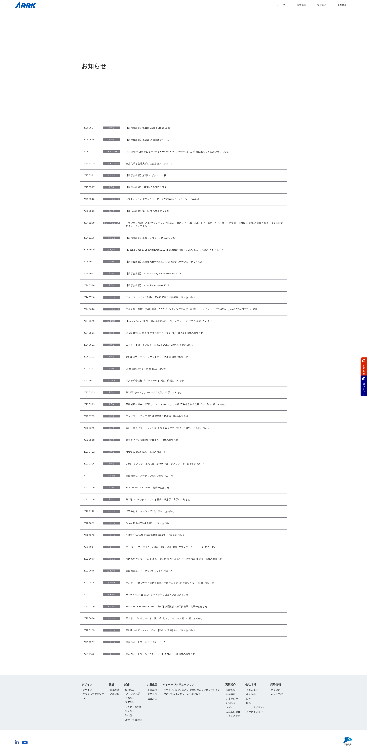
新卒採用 (275, 690)
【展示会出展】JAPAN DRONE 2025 (146, 187)
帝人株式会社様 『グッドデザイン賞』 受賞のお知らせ (155, 380)
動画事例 (231, 694)
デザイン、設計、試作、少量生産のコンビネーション (191, 690)
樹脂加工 (130, 690)
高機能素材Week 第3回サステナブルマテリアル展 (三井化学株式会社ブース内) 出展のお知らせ (176, 404)
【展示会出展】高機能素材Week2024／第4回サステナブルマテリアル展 (164, 261)
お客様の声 (232, 698)
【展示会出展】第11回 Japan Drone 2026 (148, 128)
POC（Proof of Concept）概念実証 (182, 694)
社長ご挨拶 (252, 690)
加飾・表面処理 (133, 719)
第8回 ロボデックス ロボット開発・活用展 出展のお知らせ (157, 357)
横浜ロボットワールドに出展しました (146, 642)
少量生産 (152, 684)
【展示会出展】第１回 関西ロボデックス (147, 211)
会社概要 (251, 694)
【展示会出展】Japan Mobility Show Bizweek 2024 (153, 273)
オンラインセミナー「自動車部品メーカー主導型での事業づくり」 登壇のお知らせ (170, 583)
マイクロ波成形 (133, 706)
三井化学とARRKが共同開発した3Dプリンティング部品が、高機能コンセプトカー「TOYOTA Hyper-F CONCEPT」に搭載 (191, 309)
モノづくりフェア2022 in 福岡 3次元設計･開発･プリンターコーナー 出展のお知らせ (172, 547)
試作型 (128, 715)
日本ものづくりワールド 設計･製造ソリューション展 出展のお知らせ (164, 618)
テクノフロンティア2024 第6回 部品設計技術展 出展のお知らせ (161, 297)
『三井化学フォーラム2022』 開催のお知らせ (150, 511)
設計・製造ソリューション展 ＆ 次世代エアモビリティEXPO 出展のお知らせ (168, 428)
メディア (231, 707)
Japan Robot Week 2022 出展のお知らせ (149, 523)
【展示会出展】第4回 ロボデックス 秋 (146, 175)
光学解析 (114, 694)
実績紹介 (321, 5)
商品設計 (114, 690)
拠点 (248, 703)
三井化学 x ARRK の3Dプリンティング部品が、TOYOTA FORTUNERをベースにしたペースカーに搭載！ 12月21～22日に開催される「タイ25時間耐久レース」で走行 (204, 224)
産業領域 (301, 5)
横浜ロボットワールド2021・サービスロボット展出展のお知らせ (160, 654)
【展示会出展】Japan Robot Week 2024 (147, 285)
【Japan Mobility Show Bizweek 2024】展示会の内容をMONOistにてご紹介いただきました (175, 250)
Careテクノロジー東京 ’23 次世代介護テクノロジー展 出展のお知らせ (165, 464)
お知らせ (231, 703)
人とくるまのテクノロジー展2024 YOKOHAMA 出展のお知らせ (160, 345)
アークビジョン (254, 711)
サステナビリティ (255, 707)
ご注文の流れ (233, 711)
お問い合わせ (364, 368)
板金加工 (130, 711)
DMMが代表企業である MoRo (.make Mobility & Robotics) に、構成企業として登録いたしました (177, 151)
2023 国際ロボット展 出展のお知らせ (146, 368)
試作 (127, 684)
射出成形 (152, 690)
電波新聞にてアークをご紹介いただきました (149, 475)
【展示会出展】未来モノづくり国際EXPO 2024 (151, 238)
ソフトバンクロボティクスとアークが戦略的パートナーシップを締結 (162, 199)
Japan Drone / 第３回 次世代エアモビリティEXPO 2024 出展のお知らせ (164, 333)
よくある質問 (233, 716)
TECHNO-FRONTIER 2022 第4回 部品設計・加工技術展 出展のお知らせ (166, 606)
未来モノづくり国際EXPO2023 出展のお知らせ (152, 440)
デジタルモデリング (93, 694)
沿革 (248, 698)
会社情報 (342, 5)
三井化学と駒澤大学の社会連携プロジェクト (149, 163)
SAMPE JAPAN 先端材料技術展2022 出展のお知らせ (155, 535)
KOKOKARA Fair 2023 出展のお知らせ (147, 487)
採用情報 (275, 684)
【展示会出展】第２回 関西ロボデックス (147, 140)
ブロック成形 (133, 693)
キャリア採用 (278, 694)
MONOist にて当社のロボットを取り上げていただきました (157, 594)
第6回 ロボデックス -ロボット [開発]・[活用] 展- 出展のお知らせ (161, 630)
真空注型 (130, 702)
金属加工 (130, 698)
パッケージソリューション (179, 684)
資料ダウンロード (364, 388)
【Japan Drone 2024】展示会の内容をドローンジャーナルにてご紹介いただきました (171, 321)
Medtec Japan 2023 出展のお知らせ (146, 452)
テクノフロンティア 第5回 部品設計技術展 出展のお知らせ (157, 416)
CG (84, 698)
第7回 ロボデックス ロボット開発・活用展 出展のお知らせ (158, 499)
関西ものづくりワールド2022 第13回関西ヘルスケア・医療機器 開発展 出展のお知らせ (174, 559)
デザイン (87, 684)
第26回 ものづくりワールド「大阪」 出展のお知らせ (154, 392)
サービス (280, 5)
